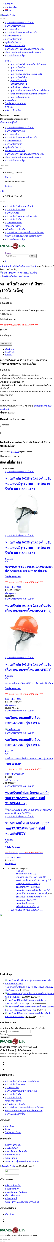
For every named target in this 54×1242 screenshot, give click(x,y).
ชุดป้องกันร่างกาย (13, 42)
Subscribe (5, 1037)
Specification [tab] (10, 352)
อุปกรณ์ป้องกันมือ (13, 36)
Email (3, 1031)
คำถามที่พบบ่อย (12, 1155)
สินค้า (8, 61)
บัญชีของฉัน (11, 7)
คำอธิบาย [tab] (9, 349)
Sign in (8, 177)
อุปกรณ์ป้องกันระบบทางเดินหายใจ (21, 32)
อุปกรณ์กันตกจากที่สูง (15, 55)
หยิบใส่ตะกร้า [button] (11, 780)
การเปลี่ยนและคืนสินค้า (16, 1151)
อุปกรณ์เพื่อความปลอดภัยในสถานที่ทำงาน (24, 49)
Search (8, 253)
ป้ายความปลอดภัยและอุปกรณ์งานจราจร (23, 52)
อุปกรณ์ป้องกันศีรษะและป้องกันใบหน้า (28, 64)
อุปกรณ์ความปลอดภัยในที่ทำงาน (33, 890)
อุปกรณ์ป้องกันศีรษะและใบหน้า (19, 22)
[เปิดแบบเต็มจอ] (4, 1239)
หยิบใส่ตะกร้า (6, 344)
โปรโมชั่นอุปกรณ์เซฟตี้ (15, 103)
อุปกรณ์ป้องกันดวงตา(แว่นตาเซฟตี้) (32, 893)
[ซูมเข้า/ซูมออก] (1, 1239)
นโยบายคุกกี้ (11, 1158)
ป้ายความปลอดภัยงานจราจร (31, 877)
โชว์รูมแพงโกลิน (13, 1132)
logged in (15, 451)
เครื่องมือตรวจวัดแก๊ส (15, 45)
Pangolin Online (9, 1166)
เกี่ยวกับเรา (10, 1126)
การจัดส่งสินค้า (12, 1148)
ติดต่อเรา (9, 4)
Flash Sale (22, 871)
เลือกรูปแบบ (10, 593)
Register (8, 186)
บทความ (9, 107)
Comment (4, 1034)
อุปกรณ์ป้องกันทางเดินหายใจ (31, 897)
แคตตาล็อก (10, 100)
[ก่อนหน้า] (1, 1241)
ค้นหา (33, 256)
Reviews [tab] (8, 354)
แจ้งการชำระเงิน (13, 110)
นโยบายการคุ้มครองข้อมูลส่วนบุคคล (22, 1161)
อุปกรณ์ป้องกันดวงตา (15, 26)
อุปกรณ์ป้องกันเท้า (13, 39)
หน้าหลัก (4, 266)
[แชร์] (6, 1239)
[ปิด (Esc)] (9, 1239)
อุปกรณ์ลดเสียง (12, 29)
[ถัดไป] (4, 1241)
